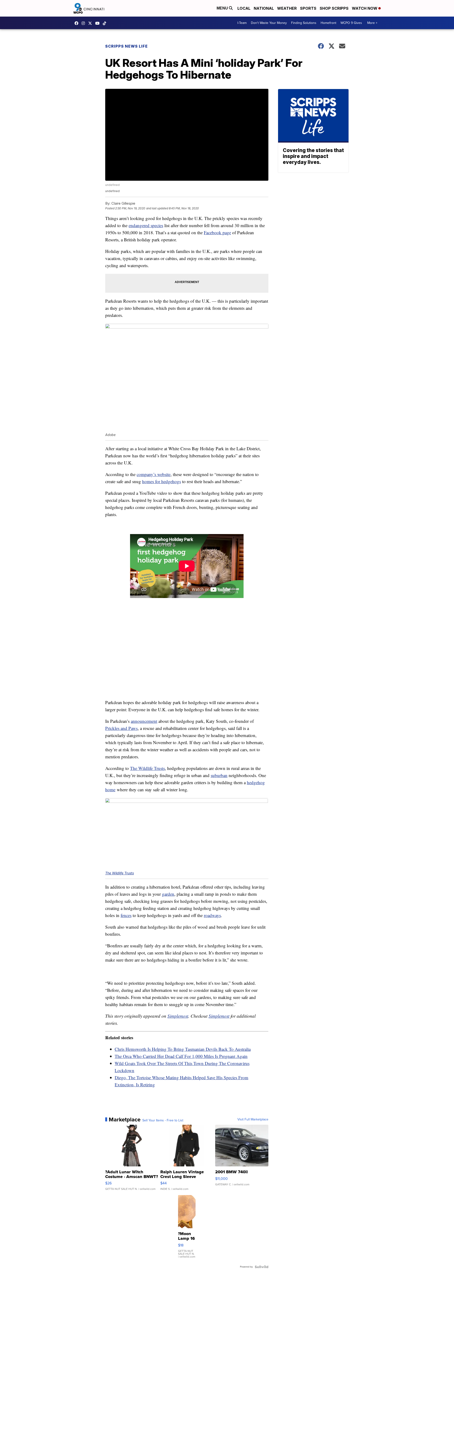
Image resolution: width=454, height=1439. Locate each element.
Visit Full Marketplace (252, 1119)
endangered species (146, 225)
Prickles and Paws (121, 728)
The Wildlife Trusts (147, 768)
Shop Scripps (334, 8)
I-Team (242, 22)
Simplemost (177, 1016)
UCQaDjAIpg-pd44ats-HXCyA (98, 23)
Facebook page (217, 232)
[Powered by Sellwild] (261, 1266)
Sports (308, 8)
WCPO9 (77, 23)
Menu (223, 8)
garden (168, 894)
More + (372, 22)
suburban (219, 775)
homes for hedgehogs (161, 481)
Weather (287, 8)
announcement (144, 721)
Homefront (328, 22)
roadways (212, 915)
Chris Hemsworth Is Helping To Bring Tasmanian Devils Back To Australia (183, 1049)
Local (243, 8)
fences (126, 915)
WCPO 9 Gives (351, 22)
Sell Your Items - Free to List (162, 1120)
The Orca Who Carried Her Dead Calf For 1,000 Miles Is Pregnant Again (181, 1056)
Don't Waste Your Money (269, 22)
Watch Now (365, 8)
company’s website (153, 474)
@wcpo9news (106, 23)
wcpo (91, 23)
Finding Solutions (303, 22)
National (264, 8)
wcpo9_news (84, 23)
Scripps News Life (126, 46)
